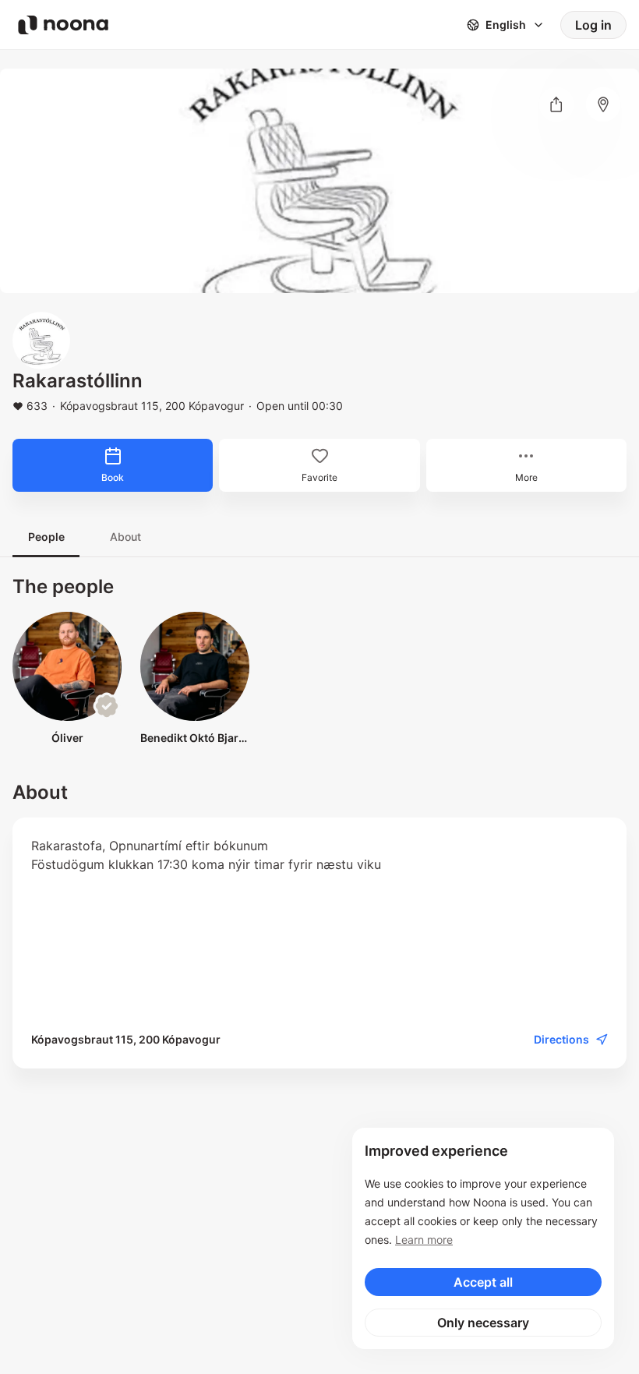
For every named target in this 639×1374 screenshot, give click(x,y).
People (46, 536)
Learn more (424, 1239)
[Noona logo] (63, 25)
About (125, 536)
